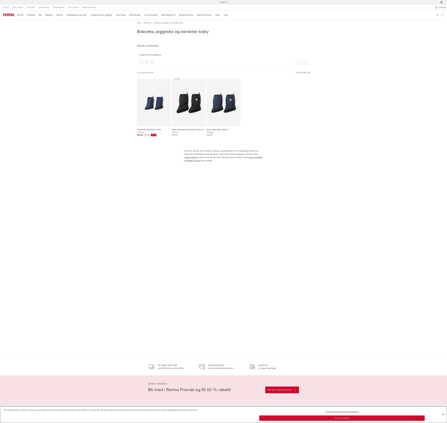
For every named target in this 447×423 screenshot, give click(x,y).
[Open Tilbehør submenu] (63, 15)
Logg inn (442, 7)
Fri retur (223, 2)
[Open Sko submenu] (42, 15)
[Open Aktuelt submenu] (24, 15)
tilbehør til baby (193, 161)
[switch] (141, 62)
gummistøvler (192, 157)
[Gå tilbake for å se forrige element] (298, 62)
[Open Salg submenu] (228, 15)
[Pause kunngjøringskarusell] (441, 2)
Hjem (139, 23)
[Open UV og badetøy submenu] (158, 15)
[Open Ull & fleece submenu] (126, 15)
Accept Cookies (342, 418)
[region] (216, 62)
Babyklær (147, 23)
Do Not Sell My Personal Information (342, 412)
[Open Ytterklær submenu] (36, 15)
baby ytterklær (255, 157)
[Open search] (437, 14)
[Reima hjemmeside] (8, 15)
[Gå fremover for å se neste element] (305, 62)
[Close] (443, 414)
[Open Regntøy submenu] (53, 15)
